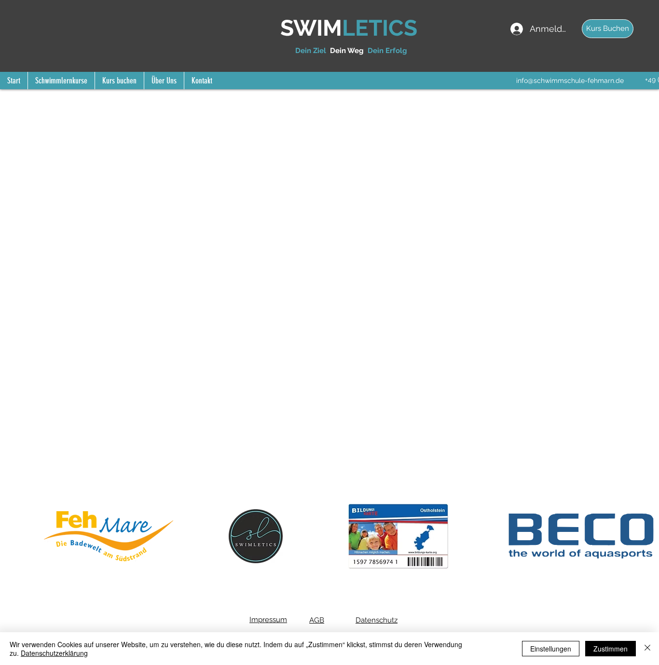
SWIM (311, 28)
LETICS (379, 28)
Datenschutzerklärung (54, 653)
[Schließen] (647, 648)
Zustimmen (610, 648)
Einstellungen (550, 648)
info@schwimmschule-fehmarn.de (570, 80)
